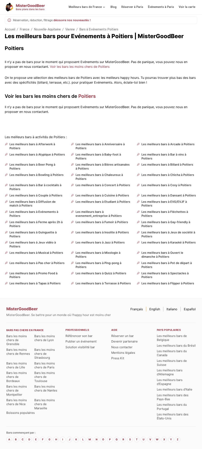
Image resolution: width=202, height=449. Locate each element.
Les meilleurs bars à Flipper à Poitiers (167, 283)
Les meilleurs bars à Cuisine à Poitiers (102, 195)
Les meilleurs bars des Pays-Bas (172, 397)
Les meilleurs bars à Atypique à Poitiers (37, 154)
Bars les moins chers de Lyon (44, 338)
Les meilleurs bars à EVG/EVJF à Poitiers (164, 204)
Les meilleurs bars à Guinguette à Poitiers (33, 234)
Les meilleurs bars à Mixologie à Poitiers (98, 254)
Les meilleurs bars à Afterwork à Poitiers (32, 146)
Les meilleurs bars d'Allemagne (169, 372)
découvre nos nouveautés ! (72, 20)
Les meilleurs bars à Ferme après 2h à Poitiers (36, 224)
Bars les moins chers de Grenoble (16, 340)
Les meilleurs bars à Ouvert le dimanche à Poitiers (162, 254)
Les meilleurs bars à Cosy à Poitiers (166, 185)
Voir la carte (187, 7)
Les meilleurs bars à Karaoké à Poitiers (168, 242)
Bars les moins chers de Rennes (18, 352)
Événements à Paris (161, 7)
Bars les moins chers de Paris (44, 365)
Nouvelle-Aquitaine (47, 29)
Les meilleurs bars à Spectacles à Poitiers (165, 275)
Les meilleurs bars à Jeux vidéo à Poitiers (32, 244)
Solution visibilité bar (80, 347)
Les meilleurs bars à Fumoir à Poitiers (102, 222)
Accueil (10, 29)
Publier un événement (80, 341)
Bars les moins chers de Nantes (45, 388)
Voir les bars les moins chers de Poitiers (79, 67)
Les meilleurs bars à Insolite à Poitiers (102, 232)
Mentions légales (123, 353)
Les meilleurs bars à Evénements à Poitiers (33, 214)
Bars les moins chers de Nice (16, 402)
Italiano (171, 309)
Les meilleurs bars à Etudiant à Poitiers (103, 202)
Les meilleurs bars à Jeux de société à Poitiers (168, 234)
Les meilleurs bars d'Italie (174, 389)
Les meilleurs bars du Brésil (176, 345)
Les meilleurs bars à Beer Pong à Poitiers (32, 166)
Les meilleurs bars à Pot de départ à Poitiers (166, 265)
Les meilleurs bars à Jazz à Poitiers (100, 242)
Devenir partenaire (124, 341)
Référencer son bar (79, 336)
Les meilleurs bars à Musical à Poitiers (36, 253)
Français (136, 309)
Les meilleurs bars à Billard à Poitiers (167, 164)
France (24, 29)
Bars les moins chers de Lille (16, 365)
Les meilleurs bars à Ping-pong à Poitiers (98, 265)
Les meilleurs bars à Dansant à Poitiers (168, 195)
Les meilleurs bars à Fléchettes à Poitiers (164, 214)
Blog (113, 7)
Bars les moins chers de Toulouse (44, 377)
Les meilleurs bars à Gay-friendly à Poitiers (165, 224)
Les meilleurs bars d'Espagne (169, 382)
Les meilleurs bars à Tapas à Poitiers (35, 283)
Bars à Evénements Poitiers (98, 29)
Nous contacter (122, 347)
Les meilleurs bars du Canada (172, 353)
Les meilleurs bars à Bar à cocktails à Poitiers (35, 187)
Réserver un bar (122, 336)
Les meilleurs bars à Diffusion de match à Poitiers (32, 204)
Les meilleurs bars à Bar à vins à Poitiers (163, 156)
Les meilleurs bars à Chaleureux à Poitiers (99, 177)
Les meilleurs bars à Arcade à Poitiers (168, 144)
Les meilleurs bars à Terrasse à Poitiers (103, 283)
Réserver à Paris (132, 7)
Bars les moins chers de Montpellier (16, 390)
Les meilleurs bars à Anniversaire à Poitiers (100, 146)
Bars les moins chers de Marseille (44, 404)
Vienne (70, 29)
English (154, 309)
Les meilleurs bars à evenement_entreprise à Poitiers (99, 214)
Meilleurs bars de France (85, 7)
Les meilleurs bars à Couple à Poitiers (35, 195)
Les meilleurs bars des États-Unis (172, 416)
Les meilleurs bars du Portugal (172, 406)
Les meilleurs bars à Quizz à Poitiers (101, 273)
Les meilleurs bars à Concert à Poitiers (103, 185)
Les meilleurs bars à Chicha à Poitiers (167, 175)
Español (190, 309)
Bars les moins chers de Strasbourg (44, 354)
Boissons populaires (20, 413)
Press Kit (117, 358)
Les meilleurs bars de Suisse (172, 363)
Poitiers (87, 96)
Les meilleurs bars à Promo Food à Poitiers (33, 275)
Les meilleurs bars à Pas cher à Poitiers (37, 263)
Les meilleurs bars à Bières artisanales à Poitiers (103, 166)
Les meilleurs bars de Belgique (172, 338)
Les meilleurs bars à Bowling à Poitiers (36, 175)
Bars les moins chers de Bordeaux (16, 377)
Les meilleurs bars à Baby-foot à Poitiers (98, 156)
